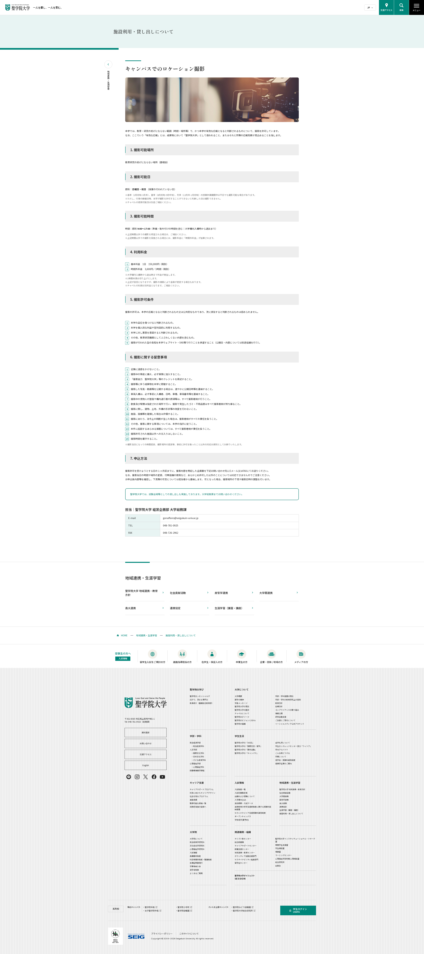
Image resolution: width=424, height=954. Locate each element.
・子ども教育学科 (198, 760)
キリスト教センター (243, 838)
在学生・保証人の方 (212, 662)
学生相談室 (279, 848)
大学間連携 (266, 593)
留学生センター (241, 862)
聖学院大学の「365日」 (244, 742)
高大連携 (130, 608)
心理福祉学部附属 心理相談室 (287, 858)
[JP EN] (370, 7)
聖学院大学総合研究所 (243, 910)
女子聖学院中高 (152, 910)
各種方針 (279, 706)
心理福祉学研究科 (197, 849)
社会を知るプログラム (199, 796)
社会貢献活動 (178, 593)
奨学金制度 (194, 869)
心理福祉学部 (195, 763)
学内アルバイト (281, 749)
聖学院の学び (197, 689)
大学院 (193, 832)
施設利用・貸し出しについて (181, 635)
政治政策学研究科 (197, 842)
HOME (124, 635)
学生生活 (239, 736)
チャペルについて (242, 713)
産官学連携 (221, 593)
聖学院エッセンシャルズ (200, 696)
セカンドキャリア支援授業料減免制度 (250, 812)
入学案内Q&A (240, 799)
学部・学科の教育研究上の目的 (288, 699)
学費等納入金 (195, 866)
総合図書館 (239, 842)
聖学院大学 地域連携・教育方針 (141, 593)
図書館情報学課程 (197, 770)
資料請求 (146, 732)
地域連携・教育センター (245, 852)
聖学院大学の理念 (242, 706)
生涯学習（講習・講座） (229, 608)
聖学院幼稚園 (183, 910)
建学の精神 (239, 699)
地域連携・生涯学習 (108, 80)
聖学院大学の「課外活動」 (246, 749)
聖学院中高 (150, 907)
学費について (280, 756)
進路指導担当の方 (182, 662)
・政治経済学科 (197, 746)
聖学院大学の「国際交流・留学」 (248, 746)
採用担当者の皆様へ (198, 806)
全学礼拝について (282, 742)
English (145, 765)
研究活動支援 (280, 716)
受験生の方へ (123, 655)
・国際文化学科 (197, 753)
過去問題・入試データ (244, 803)
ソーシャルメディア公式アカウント (289, 723)
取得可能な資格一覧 (198, 803)
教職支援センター (242, 849)
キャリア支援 (197, 782)
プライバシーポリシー (162, 933)
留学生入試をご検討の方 (152, 662)
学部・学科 (195, 736)
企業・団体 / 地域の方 (271, 662)
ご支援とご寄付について (285, 720)
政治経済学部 (195, 742)
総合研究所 (279, 862)
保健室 (278, 851)
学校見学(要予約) (242, 819)
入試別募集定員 (241, 792)
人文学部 (193, 749)
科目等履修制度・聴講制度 (201, 859)
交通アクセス (146, 754)
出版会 (278, 865)
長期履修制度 (195, 856)
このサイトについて (189, 933)
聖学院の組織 (240, 723)
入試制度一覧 (240, 789)
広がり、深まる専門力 (199, 699)
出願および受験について (245, 796)
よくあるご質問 (196, 873)
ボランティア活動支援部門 (245, 856)
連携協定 (175, 608)
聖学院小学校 (183, 907)
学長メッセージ (241, 703)
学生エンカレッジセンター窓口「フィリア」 (293, 746)
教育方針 (279, 703)
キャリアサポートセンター (246, 845)
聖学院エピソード (242, 716)
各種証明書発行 (196, 862)
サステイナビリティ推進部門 (246, 859)
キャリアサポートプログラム (201, 789)
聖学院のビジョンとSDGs (245, 720)
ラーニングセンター (283, 855)
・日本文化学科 (197, 756)
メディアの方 (301, 662)
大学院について (196, 838)
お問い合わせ (146, 743)
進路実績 (193, 799)
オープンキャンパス (243, 816)
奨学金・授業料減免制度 (285, 760)
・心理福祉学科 (197, 767)
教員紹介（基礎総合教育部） (201, 703)
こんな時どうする (282, 753)
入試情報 (239, 782)
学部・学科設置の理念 (284, 696)
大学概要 (238, 696)
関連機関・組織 (243, 832)
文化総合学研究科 (197, 845)
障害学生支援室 (281, 845)
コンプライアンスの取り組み (287, 710)
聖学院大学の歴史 (242, 710)
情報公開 (279, 713)
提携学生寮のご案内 (283, 763)
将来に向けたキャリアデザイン (202, 792)
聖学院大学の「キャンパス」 (246, 753)
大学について (242, 689)
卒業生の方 (241, 662)
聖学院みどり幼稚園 (242, 907)
